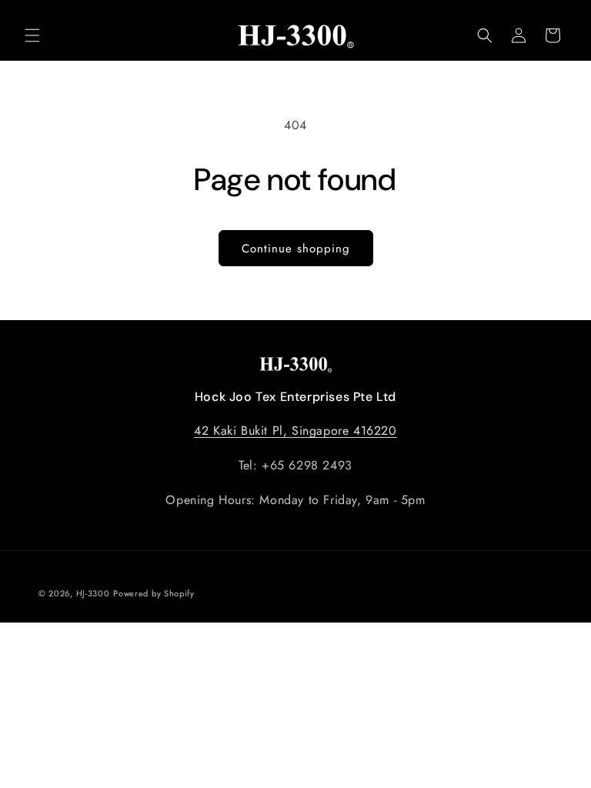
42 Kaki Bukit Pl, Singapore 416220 (295, 430)
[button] (32, 35)
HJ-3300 (93, 593)
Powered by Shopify (154, 593)
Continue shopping (296, 248)
